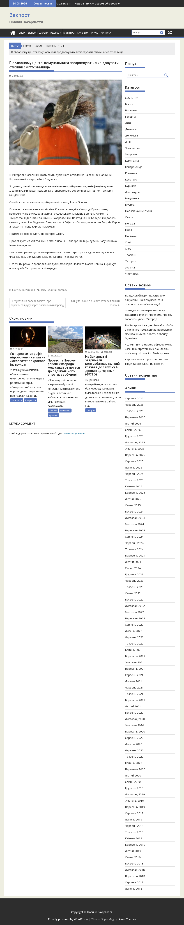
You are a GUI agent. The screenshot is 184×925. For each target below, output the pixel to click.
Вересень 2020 (135, 731)
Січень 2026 (133, 430)
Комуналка (18, 289)
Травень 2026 (134, 411)
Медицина (132, 198)
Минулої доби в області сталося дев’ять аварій (96, 303)
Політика (105, 32)
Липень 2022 (133, 631)
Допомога (131, 135)
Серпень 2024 (134, 536)
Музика (130, 204)
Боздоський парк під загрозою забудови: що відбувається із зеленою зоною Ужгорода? (145, 300)
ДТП (128, 141)
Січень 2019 (133, 857)
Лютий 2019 (133, 851)
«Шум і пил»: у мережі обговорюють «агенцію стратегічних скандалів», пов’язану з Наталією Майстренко (148, 349)
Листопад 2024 (135, 518)
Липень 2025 (133, 467)
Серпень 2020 (134, 737)
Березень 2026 (135, 417)
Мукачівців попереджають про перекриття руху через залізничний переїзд (37, 303)
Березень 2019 (135, 844)
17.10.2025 (18, 349)
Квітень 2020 (133, 763)
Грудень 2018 (134, 863)
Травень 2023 (134, 587)
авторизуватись (74, 433)
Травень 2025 (134, 480)
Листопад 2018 (135, 869)
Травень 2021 (134, 694)
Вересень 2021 (135, 668)
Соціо (128, 242)
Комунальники (49, 289)
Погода (130, 223)
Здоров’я (55, 32)
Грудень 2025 (134, 436)
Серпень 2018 (134, 882)
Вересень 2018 (135, 876)
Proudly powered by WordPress (68, 919)
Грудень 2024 (134, 511)
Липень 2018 (133, 888)
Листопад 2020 (135, 719)
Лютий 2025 (133, 499)
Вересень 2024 (135, 530)
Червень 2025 (134, 474)
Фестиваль (132, 273)
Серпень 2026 (134, 398)
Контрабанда (133, 167)
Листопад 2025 (135, 442)
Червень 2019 (134, 825)
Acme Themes (127, 919)
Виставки (131, 110)
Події (128, 229)
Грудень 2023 (134, 574)
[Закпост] (13, 32)
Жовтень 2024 (134, 524)
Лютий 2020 (133, 775)
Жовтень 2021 (134, 662)
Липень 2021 (133, 681)
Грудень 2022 (134, 599)
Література (132, 192)
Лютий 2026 (133, 423)
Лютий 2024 (133, 562)
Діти (128, 123)
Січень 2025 (133, 505)
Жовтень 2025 (134, 448)
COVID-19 (131, 97)
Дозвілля (131, 129)
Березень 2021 (135, 700)
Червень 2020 (134, 750)
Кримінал (69, 32)
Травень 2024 (134, 549)
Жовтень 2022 (134, 612)
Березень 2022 (135, 656)
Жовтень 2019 (134, 800)
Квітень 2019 (133, 838)
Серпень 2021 (134, 675)
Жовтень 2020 (134, 725)
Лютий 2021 (133, 706)
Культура (82, 32)
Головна (43, 32)
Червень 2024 (134, 543)
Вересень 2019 (135, 807)
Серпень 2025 (134, 461)
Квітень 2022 (133, 650)
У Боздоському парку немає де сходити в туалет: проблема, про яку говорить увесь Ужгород (148, 315)
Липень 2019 (133, 819)
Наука (94, 32)
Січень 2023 (133, 593)
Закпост (19, 15)
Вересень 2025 (135, 455)
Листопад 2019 (135, 794)
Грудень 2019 (134, 788)
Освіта (129, 217)
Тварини (130, 255)
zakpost (107, 351)
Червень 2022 (134, 637)
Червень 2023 (134, 580)
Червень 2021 (134, 687)
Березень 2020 (135, 769)
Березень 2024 (135, 555)
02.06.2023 (93, 351)
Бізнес (32, 32)
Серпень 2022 (134, 624)
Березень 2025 (135, 492)
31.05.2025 (56, 355)
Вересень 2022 (135, 618)
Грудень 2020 (134, 712)
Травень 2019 (134, 832)
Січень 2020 (133, 781)
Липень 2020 (133, 744)
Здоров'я (131, 154)
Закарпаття (16, 400)
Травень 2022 (134, 643)
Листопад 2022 (135, 606)
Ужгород (30, 289)
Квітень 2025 (133, 486)
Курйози (130, 185)
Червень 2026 (134, 404)
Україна (130, 267)
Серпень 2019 (134, 813)
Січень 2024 (133, 568)
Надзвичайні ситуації (139, 211)
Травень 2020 (134, 756)
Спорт (22, 32)
